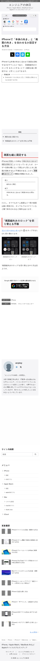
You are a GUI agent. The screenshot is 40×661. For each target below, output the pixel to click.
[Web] (17, 367)
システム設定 (10, 501)
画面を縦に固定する (12, 137)
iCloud (6, 514)
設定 (7, 475)
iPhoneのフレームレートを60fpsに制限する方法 (24, 551)
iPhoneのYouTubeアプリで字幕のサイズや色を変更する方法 (25, 561)
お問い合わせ (13, 654)
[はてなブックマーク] (22, 54)
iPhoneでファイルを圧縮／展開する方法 (25, 530)
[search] (35, 454)
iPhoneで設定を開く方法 (20, 591)
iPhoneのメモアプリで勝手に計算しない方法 (25, 623)
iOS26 (14, 304)
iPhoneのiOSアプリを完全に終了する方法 (24, 613)
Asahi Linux (9, 509)
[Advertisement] (20, 106)
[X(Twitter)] (12, 54)
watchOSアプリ (10, 492)
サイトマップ (10, 652)
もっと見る (33, 632)
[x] (21, 367)
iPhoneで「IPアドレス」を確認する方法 (25, 602)
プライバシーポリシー (28, 654)
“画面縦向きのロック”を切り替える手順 (18, 141)
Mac (5, 497)
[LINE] (28, 54)
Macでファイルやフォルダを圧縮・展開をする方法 (24, 572)
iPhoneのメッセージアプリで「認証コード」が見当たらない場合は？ (25, 582)
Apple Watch (8, 484)
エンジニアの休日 (20, 4)
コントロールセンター (10, 230)
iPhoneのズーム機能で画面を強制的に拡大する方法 (25, 541)
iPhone (27, 50)
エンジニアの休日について (26, 652)
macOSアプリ (10, 505)
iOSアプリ (9, 479)
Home (4, 640)
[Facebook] (17, 54)
